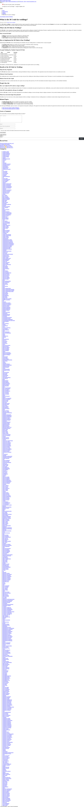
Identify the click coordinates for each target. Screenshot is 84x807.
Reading (3, 623)
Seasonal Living (5, 658)
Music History (4, 540)
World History (4, 784)
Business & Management (6, 212)
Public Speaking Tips (6, 616)
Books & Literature (5, 209)
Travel (3, 754)
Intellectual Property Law (6, 427)
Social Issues (4, 672)
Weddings (4, 13)
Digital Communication (6, 288)
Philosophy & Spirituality (6, 576)
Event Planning (5, 11)
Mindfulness (4, 526)
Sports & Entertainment (6, 712)
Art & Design (4, 172)
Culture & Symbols (5, 276)
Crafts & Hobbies (5, 260)
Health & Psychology (6, 383)
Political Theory (5, 589)
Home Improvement (6, 403)
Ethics (3, 322)
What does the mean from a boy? (6, 147)
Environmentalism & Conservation (8, 320)
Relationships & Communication (8, 628)
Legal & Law (4, 463)
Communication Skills (6, 247)
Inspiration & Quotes (6, 417)
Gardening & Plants (5, 366)
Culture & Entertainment (6, 272)
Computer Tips (5, 252)
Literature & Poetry (5, 497)
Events (3, 326)
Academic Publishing (6, 153)
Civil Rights (4, 233)
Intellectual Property (6, 426)
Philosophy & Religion (6, 575)
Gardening (4, 362)
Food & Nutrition (5, 358)
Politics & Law (5, 594)
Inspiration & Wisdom (6, 419)
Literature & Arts (5, 492)
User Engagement (5, 760)
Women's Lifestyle (5, 779)
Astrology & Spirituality (6, 187)
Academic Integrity (5, 152)
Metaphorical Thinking (6, 517)
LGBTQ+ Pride (5, 465)
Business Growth (5, 215)
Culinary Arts (4, 265)
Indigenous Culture (5, 411)
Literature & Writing (6, 498)
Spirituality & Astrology (6, 696)
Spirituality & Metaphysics (7, 699)
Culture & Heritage (5, 273)
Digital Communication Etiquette (8, 289)
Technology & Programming (7, 742)
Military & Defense (5, 519)
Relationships (4, 626)
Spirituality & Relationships (7, 704)
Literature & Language (6, 495)
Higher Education (5, 385)
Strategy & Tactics (5, 716)
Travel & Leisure (5, 758)
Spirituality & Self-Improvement (8, 706)
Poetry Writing (5, 588)
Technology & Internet (6, 740)
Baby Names (4, 195)
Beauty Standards (5, 197)
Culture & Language (6, 274)
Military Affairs (5, 521)
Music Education (5, 539)
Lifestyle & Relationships (6, 481)
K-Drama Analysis (5, 437)
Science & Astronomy (6, 649)
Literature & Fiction (5, 494)
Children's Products (5, 231)
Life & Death (4, 466)
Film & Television (5, 339)
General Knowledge (6, 369)
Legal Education (5, 464)
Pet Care (3, 570)
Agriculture (4, 162)
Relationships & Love (6, 634)
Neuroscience (4, 553)
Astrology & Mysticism (6, 184)
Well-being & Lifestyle (6, 771)
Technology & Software (6, 744)
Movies (3, 531)
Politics (3, 590)
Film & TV (4, 340)
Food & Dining (5, 356)
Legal (3, 459)
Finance (3, 344)
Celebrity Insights (5, 227)
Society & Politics (5, 688)
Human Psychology (5, 408)
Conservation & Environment (7, 254)
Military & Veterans (5, 520)
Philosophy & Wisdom (6, 579)
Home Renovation (5, 404)
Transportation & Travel (6, 753)
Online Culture (5, 559)
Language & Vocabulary (6, 445)
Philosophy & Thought (6, 578)
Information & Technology (7, 412)
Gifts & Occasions (5, 372)
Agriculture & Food (5, 165)
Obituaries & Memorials (6, 555)
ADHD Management (6, 158)
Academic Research (5, 154)
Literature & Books (5, 493)
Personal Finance (5, 568)
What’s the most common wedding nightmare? (10, 107)
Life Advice (4, 470)
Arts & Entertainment (6, 179)
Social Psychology (5, 682)
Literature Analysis (5, 499)
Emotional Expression (6, 306)
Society (3, 686)
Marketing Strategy (5, 508)
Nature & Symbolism (6, 551)
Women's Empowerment (6, 778)
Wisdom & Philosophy (6, 777)
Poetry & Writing (5, 586)
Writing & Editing (5, 791)
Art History (4, 175)
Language (4, 439)
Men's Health (4, 512)
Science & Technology (6, 653)
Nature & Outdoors (5, 549)
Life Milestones (5, 473)
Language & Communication (7, 440)
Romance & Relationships (7, 645)
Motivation (4, 529)
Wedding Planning (5, 768)
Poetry (3, 584)
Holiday (3, 395)
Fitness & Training (5, 348)
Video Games (4, 761)
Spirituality (4, 695)
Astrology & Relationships (7, 186)
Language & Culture (6, 441)
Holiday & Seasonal (6, 396)
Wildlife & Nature (5, 773)
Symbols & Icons (5, 728)
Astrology (4, 182)
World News (4, 785)
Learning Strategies (5, 458)
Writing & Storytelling (6, 799)
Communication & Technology (7, 244)
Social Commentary (5, 667)
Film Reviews (4, 343)
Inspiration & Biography (6, 414)
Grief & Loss (4, 376)
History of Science (5, 394)
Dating (3, 280)
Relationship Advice (6, 625)
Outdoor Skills (5, 561)
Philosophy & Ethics (6, 573)
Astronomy (4, 188)
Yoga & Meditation (5, 803)
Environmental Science (6, 318)
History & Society (5, 391)
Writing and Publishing (6, 800)
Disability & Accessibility (6, 298)
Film (3, 338)
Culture (3, 269)
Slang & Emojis (5, 665)
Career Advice (4, 220)
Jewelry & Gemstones (6, 435)
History (3, 386)
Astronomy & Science (6, 190)
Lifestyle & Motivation (6, 480)
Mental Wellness (5, 515)
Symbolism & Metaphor (6, 723)
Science (3, 648)
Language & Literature (6, 443)
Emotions (4, 311)
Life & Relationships (6, 468)
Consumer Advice (5, 255)
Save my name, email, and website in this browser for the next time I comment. (15, 130)
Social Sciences (5, 683)
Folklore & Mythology (6, 352)
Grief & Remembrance (6, 377)
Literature (4, 491)
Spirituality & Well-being (6, 709)
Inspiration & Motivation (6, 416)
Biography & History (6, 206)
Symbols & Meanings (6, 729)
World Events (4, 783)
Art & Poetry (4, 174)
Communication (5, 238)
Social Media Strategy (6, 677)
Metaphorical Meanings (6, 516)
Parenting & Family (5, 563)
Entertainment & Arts (6, 314)
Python (3, 618)
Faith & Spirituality (5, 329)
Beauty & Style (5, 196)
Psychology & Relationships (7, 609)
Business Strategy (5, 217)
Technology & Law (5, 741)
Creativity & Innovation (6, 264)
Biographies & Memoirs (6, 204)
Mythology (4, 543)
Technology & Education (6, 735)
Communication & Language (7, 241)
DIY (3, 300)
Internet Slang (4, 430)
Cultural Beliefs (5, 266)
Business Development (6, 214)
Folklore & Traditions (6, 354)
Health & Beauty (5, 380)
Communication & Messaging (7, 242)
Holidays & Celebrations (6, 398)
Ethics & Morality (5, 323)
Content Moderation (6, 259)
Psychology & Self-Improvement (8, 611)
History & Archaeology (6, 387)
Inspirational (4, 420)
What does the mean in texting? (6, 146)
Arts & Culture (5, 178)
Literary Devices (5, 486)
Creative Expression (6, 262)
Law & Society (5, 454)
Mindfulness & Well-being (7, 528)
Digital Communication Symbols (8, 290)
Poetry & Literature (5, 585)
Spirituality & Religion (6, 705)
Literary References (5, 488)
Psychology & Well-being (7, 612)
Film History (4, 342)
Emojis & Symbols (5, 305)
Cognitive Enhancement (6, 235)
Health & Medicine (5, 382)
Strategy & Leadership (6, 715)
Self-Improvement (5, 661)
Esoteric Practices (5, 321)
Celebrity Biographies (6, 225)
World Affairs (4, 781)
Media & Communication (6, 511)
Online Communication (6, 558)
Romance (4, 644)
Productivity (4, 598)
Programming (4, 603)
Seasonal (3, 657)
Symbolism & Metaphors (6, 724)
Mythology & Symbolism (6, 545)
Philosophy (4, 572)
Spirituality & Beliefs (6, 697)
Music (3, 533)
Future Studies (4, 360)
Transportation (4, 751)
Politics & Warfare (5, 596)
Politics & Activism (5, 591)
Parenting (4, 562)
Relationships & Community (7, 629)
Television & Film (5, 748)
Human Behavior (5, 407)
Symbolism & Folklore (6, 719)
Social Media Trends (6, 680)
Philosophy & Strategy (6, 577)
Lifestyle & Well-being (6, 482)
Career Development (6, 222)
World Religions (5, 786)
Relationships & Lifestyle (6, 633)
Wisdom (3, 776)
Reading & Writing (5, 624)
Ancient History (5, 166)
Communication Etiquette (6, 246)
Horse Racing (4, 405)
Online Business (5, 557)
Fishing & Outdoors (5, 347)
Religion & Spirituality (6, 642)
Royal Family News (6, 647)
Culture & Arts (5, 270)
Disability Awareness (6, 299)
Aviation (3, 194)
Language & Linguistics (6, 442)
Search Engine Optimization (7, 656)
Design (3, 285)
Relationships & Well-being (7, 640)
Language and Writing (6, 449)
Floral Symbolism (5, 350)
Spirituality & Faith (5, 698)
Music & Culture (5, 534)
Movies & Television (6, 532)
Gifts (3, 371)
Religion (3, 641)
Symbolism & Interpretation (7, 720)
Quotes (8, 22)
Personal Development (6, 567)
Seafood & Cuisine (5, 655)
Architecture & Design (6, 169)
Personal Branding (5, 566)
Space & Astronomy (6, 689)
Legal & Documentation (6, 462)
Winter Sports (4, 775)
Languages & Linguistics (6, 452)
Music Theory (4, 542)
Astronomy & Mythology (6, 189)
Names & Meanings (5, 546)
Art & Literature (5, 173)
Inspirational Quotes (6, 423)
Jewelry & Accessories (6, 434)
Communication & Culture (7, 239)
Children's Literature (6, 230)
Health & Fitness (5, 381)
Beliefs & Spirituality (6, 198)
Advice (3, 160)
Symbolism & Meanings (6, 722)
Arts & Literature (5, 180)
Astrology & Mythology (6, 185)
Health (3, 379)
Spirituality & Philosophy (6, 702)
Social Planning (5, 681)
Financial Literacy (5, 346)
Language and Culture (6, 447)
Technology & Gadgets (6, 738)
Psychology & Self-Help (6, 610)
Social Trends (4, 685)
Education (4, 301)
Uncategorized (5, 759)
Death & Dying (5, 284)
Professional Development (7, 601)
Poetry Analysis (5, 587)
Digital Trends (4, 297)
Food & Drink (4, 357)
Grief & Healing (5, 375)
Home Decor (4, 402)
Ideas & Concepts (5, 410)
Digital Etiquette (5, 293)
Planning (3, 583)
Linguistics (4, 484)
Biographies (4, 203)
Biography (4, 205)
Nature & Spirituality (6, 550)
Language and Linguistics (7, 448)
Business (3, 210)
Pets (3, 571)
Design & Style (5, 286)
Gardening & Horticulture (7, 365)
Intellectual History (5, 425)
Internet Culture (5, 429)
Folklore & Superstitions (6, 353)
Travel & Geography (6, 757)
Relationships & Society (6, 638)
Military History (5, 522)
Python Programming (6, 619)
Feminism (4, 337)
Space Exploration (5, 690)
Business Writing (5, 218)
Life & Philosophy (5, 467)
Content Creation (5, 257)
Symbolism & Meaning (6, 721)
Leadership (4, 455)
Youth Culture (4, 805)
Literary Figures (5, 487)
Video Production (5, 762)
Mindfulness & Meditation (7, 527)
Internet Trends (5, 431)
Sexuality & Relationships (7, 662)
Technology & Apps (6, 732)
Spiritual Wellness (5, 694)
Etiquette (3, 324)
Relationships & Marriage (7, 635)
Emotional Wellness (5, 310)
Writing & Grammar (6, 794)
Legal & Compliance (6, 460)
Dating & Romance (5, 282)
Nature (3, 547)
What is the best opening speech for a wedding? (10, 108)
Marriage (4, 509)
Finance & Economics (6, 345)
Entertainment (4, 313)
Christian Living (5, 232)
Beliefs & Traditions (6, 199)
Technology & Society (6, 743)
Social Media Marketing (6, 675)
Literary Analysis (5, 485)
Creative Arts (4, 261)
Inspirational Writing (6, 424)
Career (3, 219)
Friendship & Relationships (7, 359)
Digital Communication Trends (7, 291)
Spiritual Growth (5, 692)
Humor (3, 409)
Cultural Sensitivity (5, 268)
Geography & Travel (6, 370)
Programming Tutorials (6, 605)
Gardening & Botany (6, 363)
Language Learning (5, 451)
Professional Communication (7, 600)
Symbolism (4, 717)
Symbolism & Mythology (6, 725)
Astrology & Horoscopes (6, 183)
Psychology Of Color (6, 614)
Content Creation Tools (6, 258)
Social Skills (4, 684)
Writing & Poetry (5, 797)
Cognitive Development (6, 234)
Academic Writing (5, 156)
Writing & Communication (7, 788)
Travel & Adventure (5, 755)
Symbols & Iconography (6, 727)
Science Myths (5, 654)
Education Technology (6, 304)
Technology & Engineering (7, 737)
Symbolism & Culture (6, 718)
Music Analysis (5, 538)
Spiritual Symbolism (6, 693)
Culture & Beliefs (5, 271)
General (3, 368)
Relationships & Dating (6, 630)
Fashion (3, 334)
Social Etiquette (5, 671)
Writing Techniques (5, 801)
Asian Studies (4, 181)
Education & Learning (6, 302)
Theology (4, 749)
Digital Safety (4, 296)
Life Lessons (4, 472)
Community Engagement (6, 251)
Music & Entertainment (6, 537)
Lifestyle (3, 12)
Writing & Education (6, 792)
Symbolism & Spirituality (6, 726)
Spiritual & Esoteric (5, 691)
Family (3, 330)
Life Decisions (5, 471)
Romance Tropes (5, 646)
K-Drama (4, 436)
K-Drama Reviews (5, 438)
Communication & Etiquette (7, 240)
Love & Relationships (6, 502)
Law (3, 453)
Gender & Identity (5, 367)
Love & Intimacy (5, 501)
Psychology (4, 606)
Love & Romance (5, 503)
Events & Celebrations (6, 327)
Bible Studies (4, 200)
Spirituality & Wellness (6, 710)
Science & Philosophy (6, 652)
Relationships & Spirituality (7, 639)
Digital (3, 287)
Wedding (4, 766)
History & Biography (6, 388)
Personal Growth (5, 569)
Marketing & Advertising (6, 506)
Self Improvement (5, 659)
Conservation (4, 253)
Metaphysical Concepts (6, 518)
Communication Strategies (7, 248)
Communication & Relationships (8, 243)
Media (3, 510)
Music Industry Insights (6, 541)
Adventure (4, 159)
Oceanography (5, 556)
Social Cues (4, 669)
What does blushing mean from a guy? (7, 143)
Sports (3, 711)
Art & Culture (4, 171)
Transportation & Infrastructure (7, 752)
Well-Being (4, 770)
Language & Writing (6, 446)
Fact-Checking (5, 328)
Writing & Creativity (6, 790)
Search (1, 136)
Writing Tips (4, 802)
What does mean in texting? (5, 145)
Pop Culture (4, 597)
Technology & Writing (6, 745)
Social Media (4, 674)
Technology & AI (5, 731)
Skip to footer (8, 0)
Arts (3, 177)
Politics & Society (5, 595)
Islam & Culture (5, 432)
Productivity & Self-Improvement (8, 599)
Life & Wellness (5, 469)
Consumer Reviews (5, 256)
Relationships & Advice (6, 627)
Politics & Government (6, 592)
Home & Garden (5, 400)
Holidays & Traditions (6, 399)
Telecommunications (6, 747)
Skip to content (2, 0)
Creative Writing (5, 263)
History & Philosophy (6, 390)
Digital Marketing (5, 295)
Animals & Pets (5, 168)
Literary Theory (5, 490)
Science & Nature (5, 651)
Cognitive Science (5, 237)
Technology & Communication (7, 733)
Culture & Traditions (6, 277)
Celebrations (4, 224)
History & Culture (5, 389)
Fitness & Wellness (5, 349)
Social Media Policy (6, 676)
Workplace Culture (5, 780)
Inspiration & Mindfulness (7, 415)
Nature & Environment (6, 548)
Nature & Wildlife (5, 552)
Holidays (4, 397)
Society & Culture (5, 687)
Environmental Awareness (7, 317)
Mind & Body (4, 524)
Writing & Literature (6, 796)
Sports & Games (5, 714)
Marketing (4, 505)
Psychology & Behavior (6, 607)
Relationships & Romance (7, 637)
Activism (4, 157)
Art (2, 170)
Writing (3, 787)
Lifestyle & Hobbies (6, 477)
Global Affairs (4, 373)
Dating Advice (5, 283)
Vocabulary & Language (6, 763)
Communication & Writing (7, 245)
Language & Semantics (6, 444)
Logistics (4, 500)
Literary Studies (5, 489)
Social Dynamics (5, 670)
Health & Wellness (5, 384)
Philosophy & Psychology (7, 574)
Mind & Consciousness (6, 525)
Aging (3, 161)
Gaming (3, 361)
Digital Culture (5, 292)
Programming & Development (7, 604)
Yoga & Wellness (5, 804)
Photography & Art (5, 580)
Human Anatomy (5, 406)
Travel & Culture (5, 756)
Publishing (4, 617)
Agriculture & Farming (6, 163)
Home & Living (5, 401)
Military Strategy (5, 523)
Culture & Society (5, 275)
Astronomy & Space (6, 191)
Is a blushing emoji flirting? (5, 144)
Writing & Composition (6, 789)
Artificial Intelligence (6, 176)
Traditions (4, 750)
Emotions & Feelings (6, 312)
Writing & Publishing (6, 798)
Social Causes (4, 666)
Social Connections (5, 668)
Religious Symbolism (6, 643)
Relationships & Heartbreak (7, 631)
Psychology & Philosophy (7, 608)
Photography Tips (5, 581)
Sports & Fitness (5, 713)
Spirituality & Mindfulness (7, 700)
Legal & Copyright (5, 461)
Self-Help (4, 660)
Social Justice (4, 673)
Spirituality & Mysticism (6, 701)
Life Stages (4, 474)
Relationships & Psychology (7, 636)
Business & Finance (5, 211)
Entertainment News (6, 315)
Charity (3, 229)
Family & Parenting (5, 331)
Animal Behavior (5, 167)
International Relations (6, 428)
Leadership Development (6, 457)
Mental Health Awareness (7, 514)
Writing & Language (6, 795)
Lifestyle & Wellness (6, 483)
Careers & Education (6, 223)
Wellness (3, 772)
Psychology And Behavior (7, 613)
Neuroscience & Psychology (7, 554)
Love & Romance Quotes (7, 504)
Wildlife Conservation (6, 774)
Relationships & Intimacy (6, 632)
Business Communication (6, 213)
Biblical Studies (5, 202)
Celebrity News (5, 228)
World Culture (4, 782)
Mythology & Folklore (6, 544)
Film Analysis (4, 341)
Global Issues (4, 374)
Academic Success (5, 155)
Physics (3, 582)
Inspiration (4, 413)
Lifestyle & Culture (5, 476)
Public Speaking (5, 615)
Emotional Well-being (6, 309)
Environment (4, 316)
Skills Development (5, 664)
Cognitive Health (5, 236)
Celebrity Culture (5, 226)
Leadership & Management (7, 456)
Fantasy (3, 333)
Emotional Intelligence (6, 308)
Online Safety (4, 560)
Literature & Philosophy (6, 496)
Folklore (3, 351)
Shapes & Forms (5, 663)
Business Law (4, 216)
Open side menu (3, 134)
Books (3, 208)
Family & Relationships (6, 332)
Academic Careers (5, 151)
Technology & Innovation (7, 739)
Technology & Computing (7, 734)
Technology (4, 730)
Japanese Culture (5, 433)
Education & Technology (6, 303)
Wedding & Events (5, 767)
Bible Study (4, 201)
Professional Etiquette (6, 602)
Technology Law (5, 746)
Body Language (5, 207)
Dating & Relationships (6, 281)
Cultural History (5, 267)
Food (3, 355)
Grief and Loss (5, 378)
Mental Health (4, 513)
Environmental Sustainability (7, 319)
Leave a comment (12, 22)
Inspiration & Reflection (6, 418)
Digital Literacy (5, 294)
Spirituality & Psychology (7, 703)
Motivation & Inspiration (6, 530)
